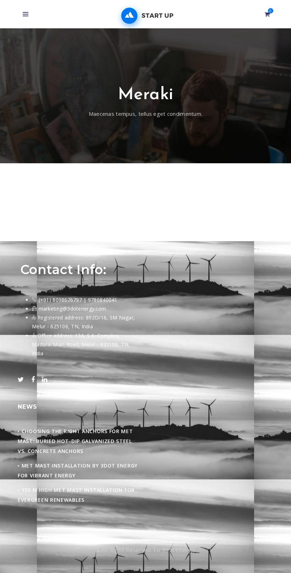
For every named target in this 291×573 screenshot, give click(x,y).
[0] (267, 14)
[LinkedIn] (44, 379)
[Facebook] (33, 379)
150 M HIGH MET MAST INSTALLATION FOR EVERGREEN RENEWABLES (76, 495)
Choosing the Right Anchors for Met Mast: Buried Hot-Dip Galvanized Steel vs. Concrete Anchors (75, 441)
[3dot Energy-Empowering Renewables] (145, 16)
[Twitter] (21, 379)
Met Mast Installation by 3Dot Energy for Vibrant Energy (78, 470)
